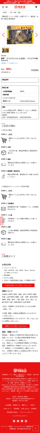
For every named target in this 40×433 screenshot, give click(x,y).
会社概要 (8, 405)
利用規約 (34, 408)
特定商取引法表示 (12, 412)
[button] (3, 35)
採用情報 (16, 408)
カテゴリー (2, 220)
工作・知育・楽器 (15, 12)
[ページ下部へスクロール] (36, 428)
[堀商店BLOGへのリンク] (26, 421)
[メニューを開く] (2, 7)
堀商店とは (16, 405)
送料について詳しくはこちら (16, 326)
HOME (5, 12)
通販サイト (25, 405)
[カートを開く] (36, 7)
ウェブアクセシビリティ (20, 416)
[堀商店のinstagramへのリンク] (18, 421)
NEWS (32, 405)
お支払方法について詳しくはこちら (18, 285)
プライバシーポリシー (26, 412)
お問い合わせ (25, 408)
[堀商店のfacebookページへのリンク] (22, 421)
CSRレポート (7, 408)
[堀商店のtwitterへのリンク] (14, 421)
